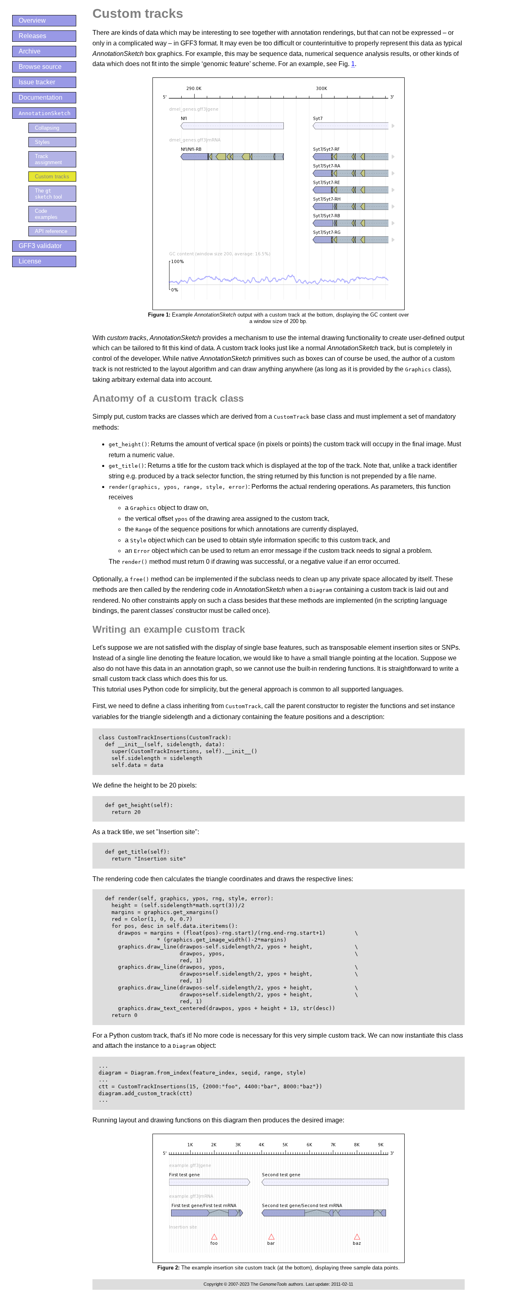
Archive (30, 51)
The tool (48, 194)
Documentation (40, 97)
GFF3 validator (40, 245)
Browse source (40, 66)
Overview (32, 20)
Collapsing (47, 128)
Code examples (46, 214)
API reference (51, 231)
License (30, 261)
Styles (42, 142)
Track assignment (48, 159)
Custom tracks (52, 176)
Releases (32, 35)
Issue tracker (37, 82)
